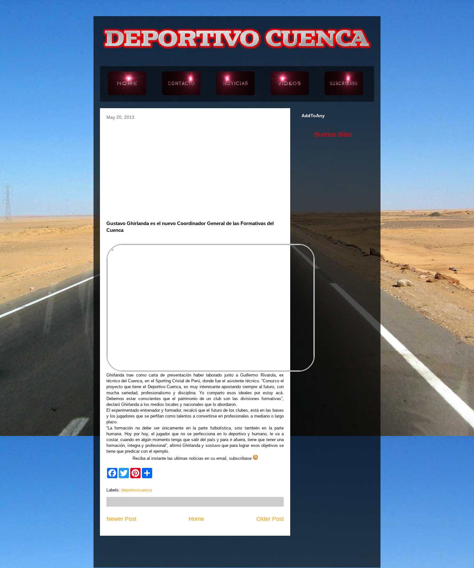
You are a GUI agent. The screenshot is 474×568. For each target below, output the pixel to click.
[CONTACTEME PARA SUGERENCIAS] (181, 84)
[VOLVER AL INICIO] (127, 84)
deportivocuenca (136, 490)
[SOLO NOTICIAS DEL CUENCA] (235, 84)
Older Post (270, 519)
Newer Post (121, 519)
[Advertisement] (195, 168)
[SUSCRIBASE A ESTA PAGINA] (344, 84)
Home (196, 519)
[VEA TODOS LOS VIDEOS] (289, 84)
